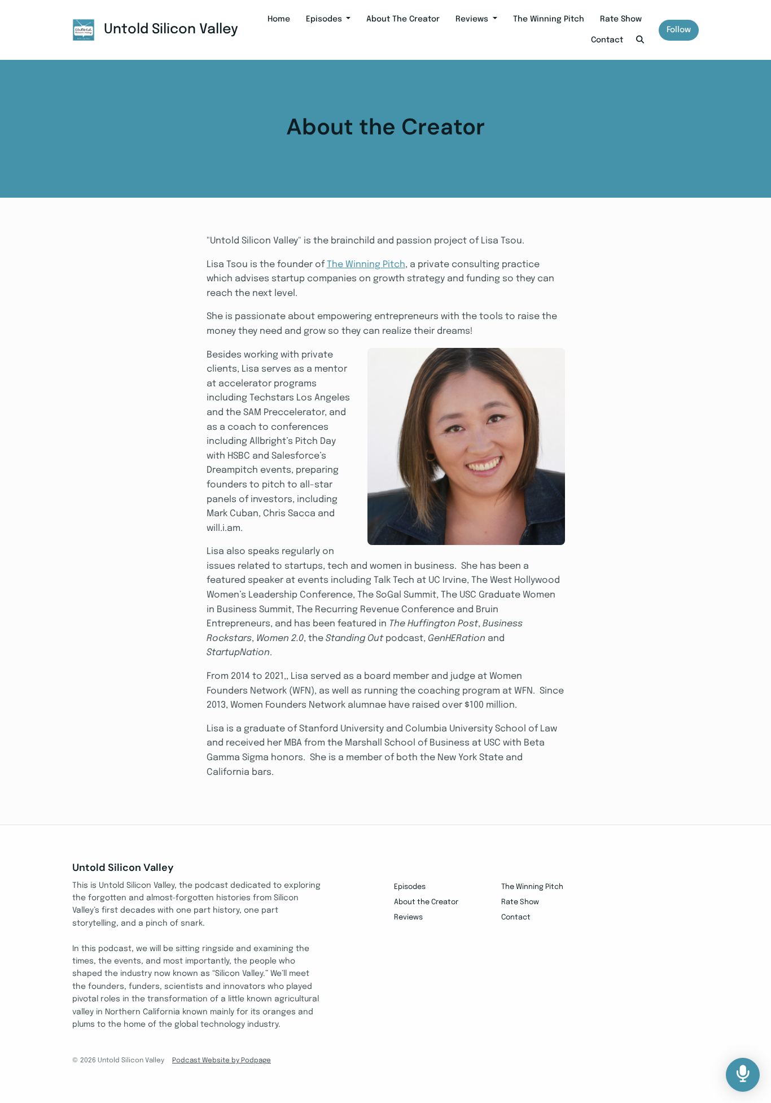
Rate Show (621, 19)
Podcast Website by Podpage (221, 1060)
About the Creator (403, 19)
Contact (607, 40)
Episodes (325, 19)
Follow (679, 30)
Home (279, 19)
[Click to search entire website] (640, 40)
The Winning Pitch (548, 19)
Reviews (472, 19)
